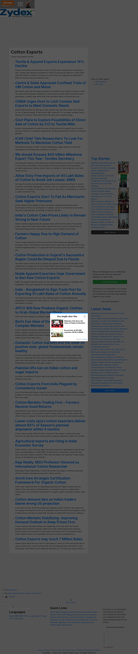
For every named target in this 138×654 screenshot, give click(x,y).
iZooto (85, 339)
